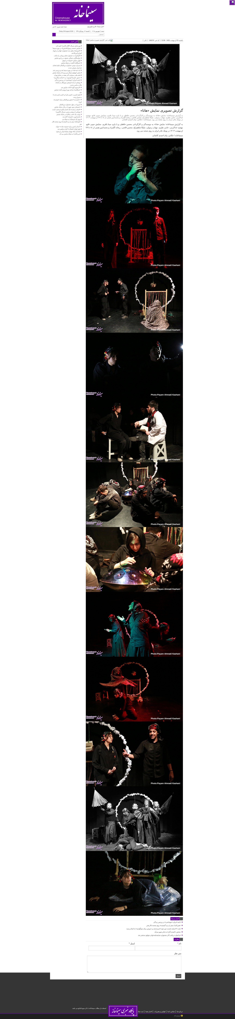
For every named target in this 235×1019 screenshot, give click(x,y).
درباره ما (180, 1011)
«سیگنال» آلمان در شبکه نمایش (70, 63)
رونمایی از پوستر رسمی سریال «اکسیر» (68, 112)
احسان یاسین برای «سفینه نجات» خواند (68, 126)
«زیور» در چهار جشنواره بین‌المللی (69, 104)
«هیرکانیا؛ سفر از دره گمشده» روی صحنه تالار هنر (164, 925)
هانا (156, 124)
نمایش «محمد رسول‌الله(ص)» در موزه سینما (66, 48)
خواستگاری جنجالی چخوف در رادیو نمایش (67, 58)
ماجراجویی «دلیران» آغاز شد (71, 117)
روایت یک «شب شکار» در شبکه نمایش (68, 114)
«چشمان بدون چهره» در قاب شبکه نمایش (67, 107)
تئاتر (145, 40)
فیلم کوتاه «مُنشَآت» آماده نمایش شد (69, 129)
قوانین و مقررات (159, 1011)
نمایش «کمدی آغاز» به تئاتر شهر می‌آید (168, 932)
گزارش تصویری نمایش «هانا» (161, 110)
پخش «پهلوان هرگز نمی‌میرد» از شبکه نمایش (66, 73)
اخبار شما (149, 1011)
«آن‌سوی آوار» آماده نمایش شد (70, 87)
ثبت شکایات (139, 1011)
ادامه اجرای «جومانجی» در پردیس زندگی (168, 922)
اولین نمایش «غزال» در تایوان (71, 60)
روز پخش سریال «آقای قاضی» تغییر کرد (68, 46)
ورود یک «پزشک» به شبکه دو (71, 119)
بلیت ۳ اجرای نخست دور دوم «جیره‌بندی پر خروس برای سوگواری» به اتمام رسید (154, 929)
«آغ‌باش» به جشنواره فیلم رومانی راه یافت (67, 55)
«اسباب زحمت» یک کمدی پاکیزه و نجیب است (66, 109)
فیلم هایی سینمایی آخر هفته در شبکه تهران (67, 75)
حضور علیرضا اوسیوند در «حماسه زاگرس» (67, 77)
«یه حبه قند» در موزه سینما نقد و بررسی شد (66, 70)
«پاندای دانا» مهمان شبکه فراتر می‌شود (68, 131)
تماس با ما (171, 1011)
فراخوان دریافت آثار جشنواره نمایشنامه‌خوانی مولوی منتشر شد (160, 935)
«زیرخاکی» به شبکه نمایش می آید (69, 134)
